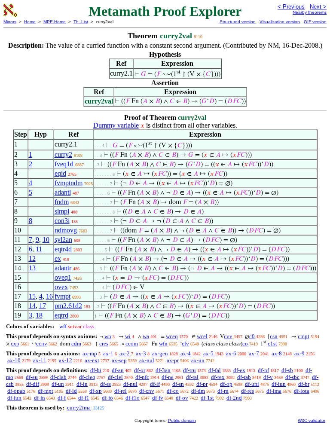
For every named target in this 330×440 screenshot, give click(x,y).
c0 (252, 336)
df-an (118, 370)
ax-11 (39, 360)
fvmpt (62, 296)
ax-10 (14, 360)
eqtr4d (63, 249)
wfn (163, 343)
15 (32, 296)
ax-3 (141, 353)
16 (49, 296)
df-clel (115, 377)
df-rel (120, 391)
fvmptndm (68, 182)
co (245, 343)
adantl (63, 192)
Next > (318, 6)
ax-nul (146, 360)
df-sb (287, 370)
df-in (82, 384)
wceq (172, 336)
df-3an (163, 370)
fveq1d (64, 164)
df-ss (105, 384)
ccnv (41, 343)
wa (146, 336)
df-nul (130, 384)
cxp (15, 343)
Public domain (182, 420)
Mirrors (9, 21)
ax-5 (208, 353)
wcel (202, 336)
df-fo (107, 397)
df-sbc (292, 377)
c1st (272, 343)
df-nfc (142, 377)
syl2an (63, 239)
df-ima (273, 391)
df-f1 (83, 397)
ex (58, 258)
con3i (62, 220)
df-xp (95, 391)
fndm (62, 201)
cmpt (303, 336)
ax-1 (108, 353)
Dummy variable (116, 125)
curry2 (63, 154)
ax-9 (299, 353)
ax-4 (185, 353)
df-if (155, 384)
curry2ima (79, 407)
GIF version (315, 21)
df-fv (157, 397)
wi (128, 336)
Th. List (80, 21)
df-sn (178, 384)
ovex (61, 286)
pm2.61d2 (68, 305)
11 (39, 249)
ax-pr (173, 360)
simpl (62, 211)
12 (32, 258)
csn (274, 336)
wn (107, 336)
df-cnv (146, 391)
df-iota (301, 391)
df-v (268, 377)
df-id (71, 391)
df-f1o (132, 397)
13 (32, 268)
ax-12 (65, 360)
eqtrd (61, 315)
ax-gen (160, 353)
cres (103, 343)
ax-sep (119, 360)
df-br (303, 384)
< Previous (291, 6)
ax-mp (89, 353)
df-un (58, 384)
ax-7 (254, 353)
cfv (185, 343)
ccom (131, 343)
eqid (60, 173)
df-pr (202, 384)
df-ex (239, 370)
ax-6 (231, 353)
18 (39, 315)
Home (30, 21)
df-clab (58, 377)
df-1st (207, 397)
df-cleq (87, 377)
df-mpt (45, 391)
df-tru (189, 370)
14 (32, 305)
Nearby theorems (310, 12)
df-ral (192, 377)
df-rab (244, 377)
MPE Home (54, 21)
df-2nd (234, 397)
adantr (63, 268)
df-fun (14, 397)
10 (46, 239)
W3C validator (311, 420)
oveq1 (63, 277)
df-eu (32, 377)
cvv (228, 336)
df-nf (263, 370)
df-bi (95, 370)
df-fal (214, 370)
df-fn (39, 397)
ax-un (198, 360)
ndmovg (66, 230)
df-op (226, 384)
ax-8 (277, 353)
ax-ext (92, 360)
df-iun (279, 384)
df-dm (198, 391)
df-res (247, 391)
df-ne (168, 377)
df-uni (252, 384)
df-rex (218, 377)
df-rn (223, 391)
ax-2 (124, 353)
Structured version (238, 21)
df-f (62, 397)
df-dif (32, 384)
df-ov (182, 397)
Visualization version (280, 21)
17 (42, 305)
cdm (76, 343)
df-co (173, 391)
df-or (139, 370)
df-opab (16, 391)
